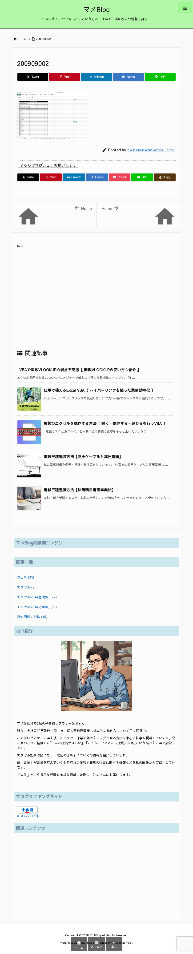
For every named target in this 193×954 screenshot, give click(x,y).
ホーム (22, 39)
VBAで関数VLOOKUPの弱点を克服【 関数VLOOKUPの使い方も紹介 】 (80, 369)
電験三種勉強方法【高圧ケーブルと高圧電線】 (83, 456)
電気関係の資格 (32, 616)
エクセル (26, 587)
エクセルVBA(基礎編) (37, 597)
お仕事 (25, 577)
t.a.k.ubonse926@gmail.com (150, 149)
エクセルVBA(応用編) (37, 606)
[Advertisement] (96, 298)
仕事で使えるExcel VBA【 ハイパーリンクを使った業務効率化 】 (99, 390)
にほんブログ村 (28, 815)
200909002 (43, 39)
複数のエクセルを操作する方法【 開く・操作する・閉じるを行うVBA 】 (105, 423)
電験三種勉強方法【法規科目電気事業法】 (79, 489)
